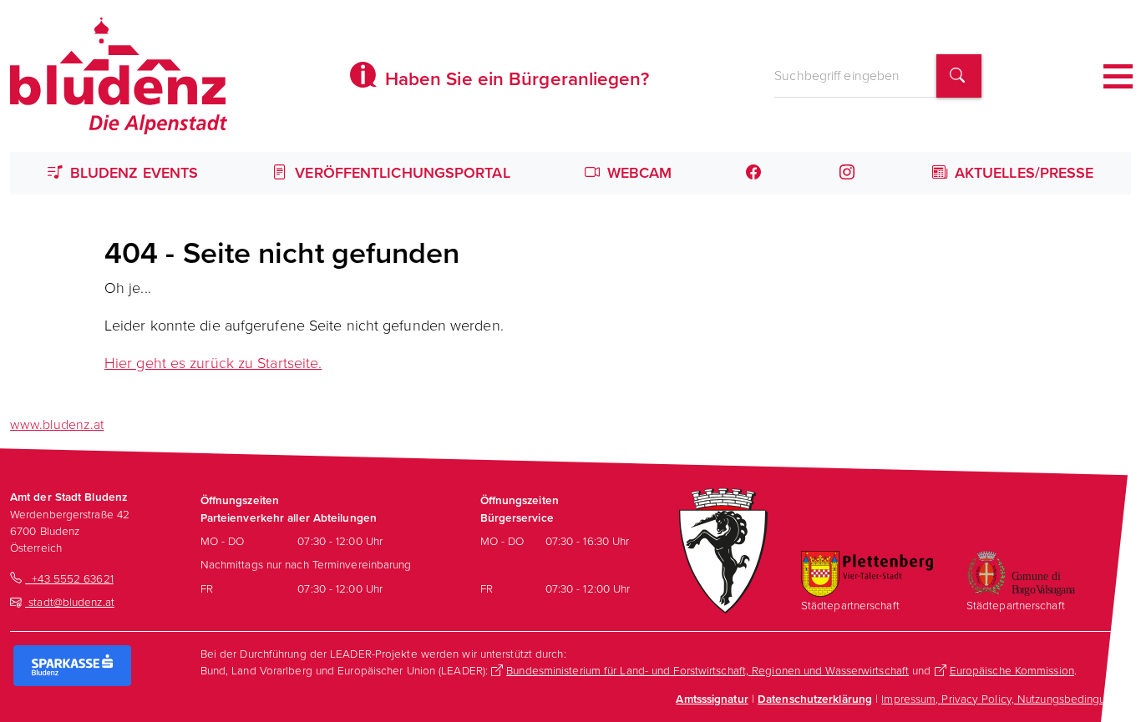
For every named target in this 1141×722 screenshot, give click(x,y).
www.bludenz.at (57, 424)
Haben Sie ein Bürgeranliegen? (514, 79)
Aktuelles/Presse (1022, 173)
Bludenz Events (132, 173)
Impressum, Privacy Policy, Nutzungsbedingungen (1006, 698)
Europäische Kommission (1012, 670)
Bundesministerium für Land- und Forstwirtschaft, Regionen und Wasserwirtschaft (707, 670)
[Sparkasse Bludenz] (72, 664)
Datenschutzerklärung (815, 698)
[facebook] (755, 173)
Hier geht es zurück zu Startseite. (213, 363)
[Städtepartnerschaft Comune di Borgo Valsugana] (1020, 571)
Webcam (637, 173)
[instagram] (848, 173)
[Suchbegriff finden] (958, 76)
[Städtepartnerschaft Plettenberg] (867, 572)
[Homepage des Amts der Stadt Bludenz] (118, 76)
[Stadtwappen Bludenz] (723, 549)
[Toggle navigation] (1118, 76)
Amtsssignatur (712, 698)
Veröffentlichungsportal (400, 173)
